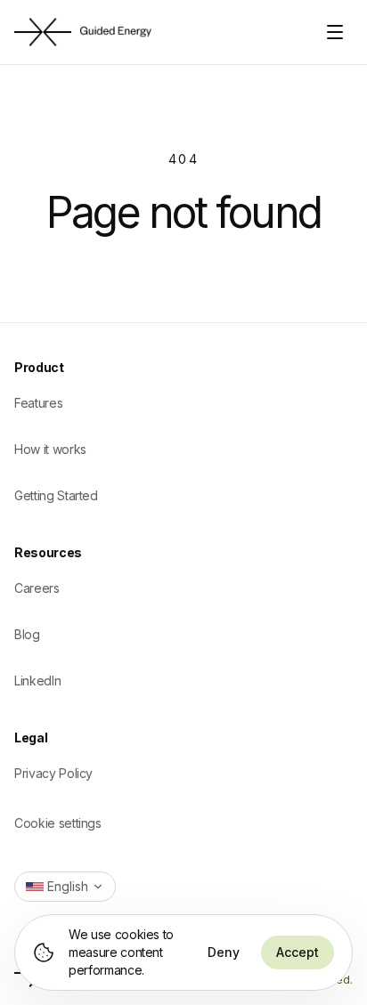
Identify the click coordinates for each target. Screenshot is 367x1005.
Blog (27, 634)
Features (38, 402)
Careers (37, 588)
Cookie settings (58, 823)
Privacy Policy (53, 773)
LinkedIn (37, 680)
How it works (50, 449)
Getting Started (56, 495)
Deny (224, 952)
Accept (297, 952)
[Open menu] (335, 32)
